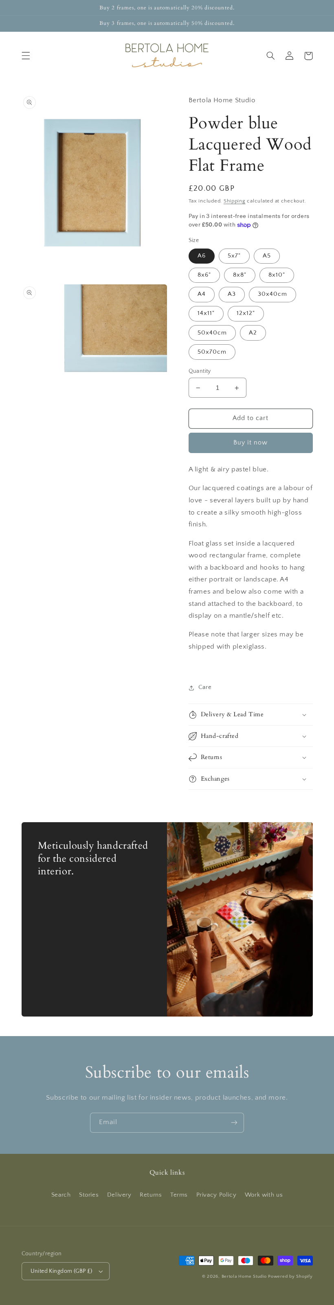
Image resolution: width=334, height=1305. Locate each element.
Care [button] (205, 687)
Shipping (235, 201)
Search (61, 1195)
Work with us (264, 1195)
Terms (179, 1195)
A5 (267, 256)
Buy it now (250, 442)
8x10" (276, 275)
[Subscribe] (234, 1123)
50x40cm (212, 333)
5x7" (234, 256)
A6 (202, 256)
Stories (89, 1195)
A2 (253, 333)
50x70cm (212, 352)
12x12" (246, 313)
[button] (25, 55)
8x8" (239, 275)
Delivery (119, 1195)
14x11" (206, 313)
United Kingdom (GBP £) (61, 1271)
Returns (151, 1195)
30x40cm (272, 294)
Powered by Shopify (290, 1276)
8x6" (204, 275)
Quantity (200, 371)
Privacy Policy (216, 1195)
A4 (202, 294)
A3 (232, 294)
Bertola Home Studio (244, 1276)
